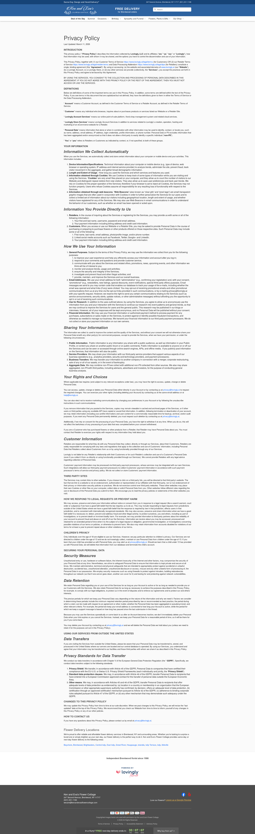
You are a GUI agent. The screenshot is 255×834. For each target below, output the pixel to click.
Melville (165, 744)
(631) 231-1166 (70, 800)
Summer (91, 18)
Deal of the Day (78, 18)
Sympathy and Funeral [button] (134, 18)
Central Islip (100, 744)
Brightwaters (89, 744)
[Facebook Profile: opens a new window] (183, 794)
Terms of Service (104, 824)
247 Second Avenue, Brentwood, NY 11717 (82, 797)
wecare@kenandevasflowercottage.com (80, 802)
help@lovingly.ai (71, 395)
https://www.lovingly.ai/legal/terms (138, 61)
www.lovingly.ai (167, 67)
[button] (248, 822)
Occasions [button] (102, 18)
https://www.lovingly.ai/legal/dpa (151, 64)
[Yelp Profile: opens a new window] (189, 794)
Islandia (141, 744)
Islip (159, 744)
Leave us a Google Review (178, 800)
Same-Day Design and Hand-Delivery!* (81, 2)
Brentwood (77, 744)
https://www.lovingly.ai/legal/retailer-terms (91, 64)
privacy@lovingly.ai (171, 389)
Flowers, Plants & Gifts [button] (159, 18)
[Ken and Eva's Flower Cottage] (83, 10)
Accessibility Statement (135, 824)
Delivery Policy (151, 824)
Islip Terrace (151, 744)
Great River (121, 744)
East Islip (111, 744)
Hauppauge (132, 744)
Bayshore (68, 744)
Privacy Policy (118, 824)
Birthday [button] (115, 18)
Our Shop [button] (177, 18)
